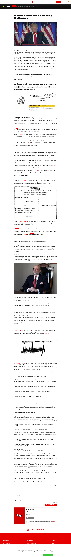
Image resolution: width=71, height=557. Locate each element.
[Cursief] (17, 500)
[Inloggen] (66, 2)
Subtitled (15, 19)
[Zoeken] (62, 2)
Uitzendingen (33, 9)
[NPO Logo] (69, 2)
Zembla (8, 6)
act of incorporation (51, 118)
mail (17, 128)
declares (25, 234)
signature (47, 333)
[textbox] (35, 496)
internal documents (24, 221)
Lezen (23, 9)
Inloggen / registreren (50, 504)
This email (29, 121)
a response (17, 148)
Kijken (27, 9)
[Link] (20, 500)
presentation (19, 330)
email (28, 142)
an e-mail (17, 228)
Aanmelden (29, 517)
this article (35, 170)
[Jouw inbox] (64, 2)
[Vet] (15, 500)
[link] (22, 481)
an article (32, 233)
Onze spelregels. (17, 491)
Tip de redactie (41, 9)
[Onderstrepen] (19, 500)
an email (25, 180)
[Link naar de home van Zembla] (4, 6)
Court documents (17, 363)
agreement (19, 134)
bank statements (17, 137)
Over (47, 9)
